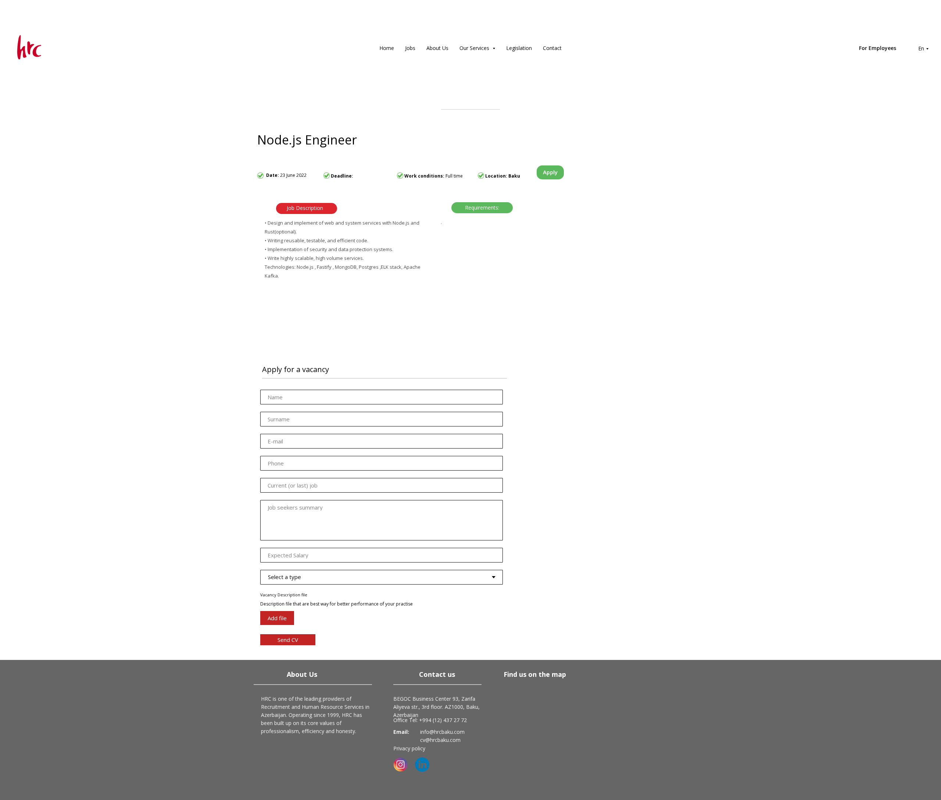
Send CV (288, 639)
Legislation (519, 47)
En (921, 48)
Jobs (410, 47)
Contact (552, 47)
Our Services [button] (475, 47)
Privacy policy (409, 748)
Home (386, 47)
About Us (437, 47)
